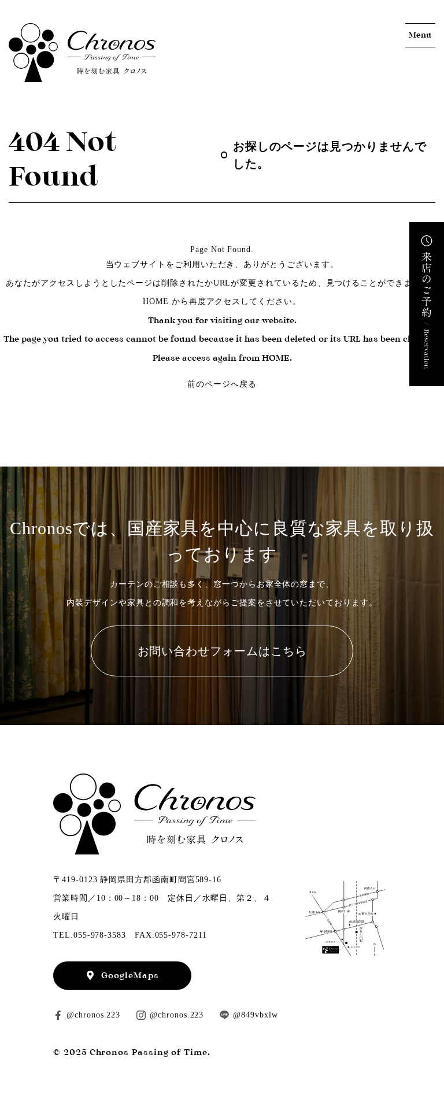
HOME (156, 301)
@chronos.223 (93, 1015)
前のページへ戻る (221, 384)
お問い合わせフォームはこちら (222, 651)
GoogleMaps (129, 975)
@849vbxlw (255, 1015)
